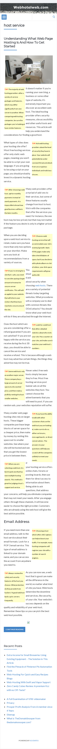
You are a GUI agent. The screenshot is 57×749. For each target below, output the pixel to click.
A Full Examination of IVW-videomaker (26, 699)
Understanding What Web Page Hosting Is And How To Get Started (28, 42)
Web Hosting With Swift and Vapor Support (29, 682)
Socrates (34, 740)
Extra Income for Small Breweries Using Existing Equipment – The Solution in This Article (27, 659)
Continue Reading (15, 629)
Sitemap (11, 714)
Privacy (10, 702)
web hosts (40, 285)
